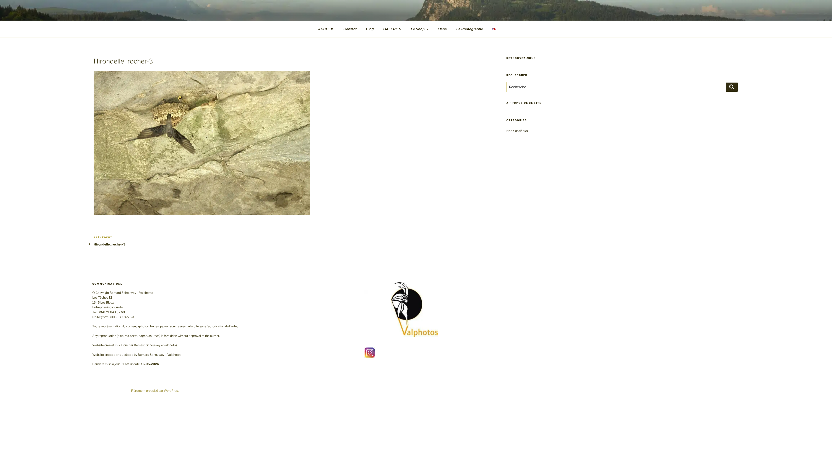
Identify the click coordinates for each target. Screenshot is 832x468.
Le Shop (418, 29)
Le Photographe (469, 29)
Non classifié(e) (517, 131)
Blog (370, 29)
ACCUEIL (326, 29)
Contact (349, 29)
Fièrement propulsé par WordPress (155, 390)
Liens (442, 29)
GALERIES (392, 29)
